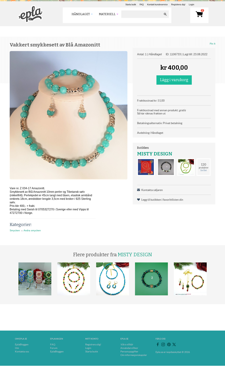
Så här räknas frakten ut (151, 113)
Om (17, 348)
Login (191, 4)
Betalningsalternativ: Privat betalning (159, 123)
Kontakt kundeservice (157, 4)
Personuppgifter (129, 351)
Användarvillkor (129, 348)
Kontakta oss (22, 351)
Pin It (212, 43)
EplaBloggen (21, 344)
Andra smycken (32, 230)
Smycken (15, 230)
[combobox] (141, 14)
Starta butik (130, 4)
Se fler (203, 170)
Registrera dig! (178, 4)
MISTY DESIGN (154, 154)
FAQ (142, 4)
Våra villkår (126, 344)
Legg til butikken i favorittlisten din (162, 199)
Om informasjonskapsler (133, 355)
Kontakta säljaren (152, 190)
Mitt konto (91, 339)
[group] (68, 115)
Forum (53, 348)
